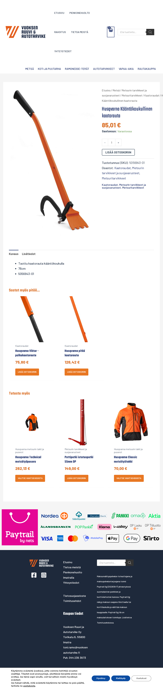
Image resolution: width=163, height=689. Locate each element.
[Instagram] (43, 575)
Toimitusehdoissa (105, 622)
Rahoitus (60, 31)
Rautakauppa (147, 68)
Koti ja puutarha (49, 68)
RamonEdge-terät (77, 68)
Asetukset (141, 678)
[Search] (150, 32)
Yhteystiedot (63, 51)
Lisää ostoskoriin (118, 152)
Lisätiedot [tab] (28, 254)
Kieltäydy (120, 678)
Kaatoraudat (151, 95)
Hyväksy (100, 678)
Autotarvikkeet (104, 68)
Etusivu (59, 12)
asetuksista (29, 685)
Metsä (29, 68)
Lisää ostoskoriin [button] (27, 372)
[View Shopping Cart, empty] (110, 32)
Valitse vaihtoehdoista (30, 478)
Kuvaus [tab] (13, 254)
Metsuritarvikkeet (132, 95)
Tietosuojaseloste (74, 595)
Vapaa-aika (126, 68)
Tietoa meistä (79, 31)
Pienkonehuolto (79, 12)
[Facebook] (33, 575)
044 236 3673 (77, 657)
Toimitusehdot (72, 601)
